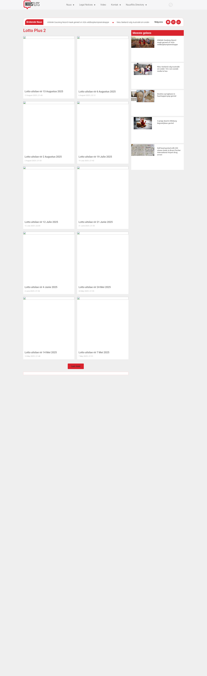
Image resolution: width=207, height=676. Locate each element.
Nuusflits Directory (135, 4)
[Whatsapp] (178, 22)
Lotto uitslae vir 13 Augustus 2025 (44, 91)
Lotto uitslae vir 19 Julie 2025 (95, 156)
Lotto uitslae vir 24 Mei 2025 (95, 287)
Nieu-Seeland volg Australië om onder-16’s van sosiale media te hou (168, 69)
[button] (171, 5)
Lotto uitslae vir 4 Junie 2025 (41, 287)
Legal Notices (86, 4)
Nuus (69, 4)
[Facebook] (168, 22)
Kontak (114, 4)
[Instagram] (173, 22)
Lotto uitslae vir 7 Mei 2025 (94, 352)
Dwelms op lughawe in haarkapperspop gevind (166, 95)
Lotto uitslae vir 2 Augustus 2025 (43, 156)
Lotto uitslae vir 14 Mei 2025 (41, 352)
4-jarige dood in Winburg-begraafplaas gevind (167, 122)
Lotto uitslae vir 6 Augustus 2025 (97, 91)
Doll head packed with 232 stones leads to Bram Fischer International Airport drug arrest (169, 151)
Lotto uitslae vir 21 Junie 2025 (96, 221)
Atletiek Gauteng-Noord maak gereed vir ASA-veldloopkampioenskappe (78, 22)
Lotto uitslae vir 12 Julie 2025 (41, 221)
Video (103, 4)
